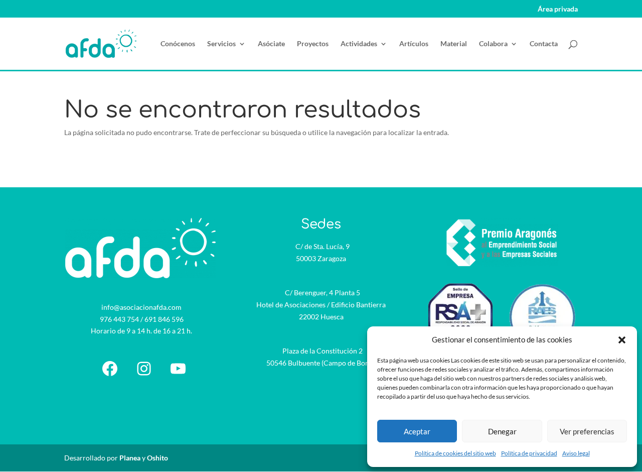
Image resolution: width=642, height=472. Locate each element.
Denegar (502, 431)
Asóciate (271, 44)
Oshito (157, 457)
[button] (622, 340)
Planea (129, 457)
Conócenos (177, 44)
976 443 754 (119, 319)
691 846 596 (164, 319)
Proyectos (313, 44)
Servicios (221, 44)
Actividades (359, 44)
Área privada (558, 9)
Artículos (413, 44)
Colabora (493, 44)
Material (453, 44)
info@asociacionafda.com (141, 307)
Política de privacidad (529, 453)
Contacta (544, 44)
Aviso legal (576, 453)
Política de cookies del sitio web (455, 453)
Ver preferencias (587, 431)
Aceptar (417, 431)
